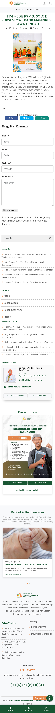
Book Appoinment (16, 396)
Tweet (28, 118)
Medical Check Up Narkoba (28, 490)
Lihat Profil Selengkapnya (29, 380)
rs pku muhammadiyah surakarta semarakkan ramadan (29, 270)
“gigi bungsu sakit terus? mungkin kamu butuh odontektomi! (13, 645)
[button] (27, 583)
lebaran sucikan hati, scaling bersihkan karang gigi (26, 282)
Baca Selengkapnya (12, 574)
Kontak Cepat (41, 396)
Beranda (19, 9)
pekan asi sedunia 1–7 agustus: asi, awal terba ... (26, 564)
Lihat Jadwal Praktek (18, 387)
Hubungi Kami (16, 483)
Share (12, 118)
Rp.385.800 (42, 483)
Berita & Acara (33, 9)
